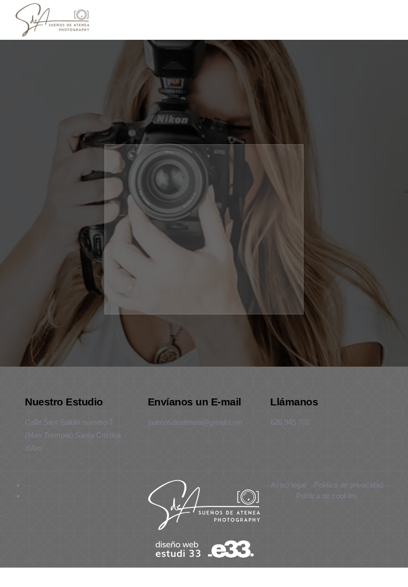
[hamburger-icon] (334, 20)
